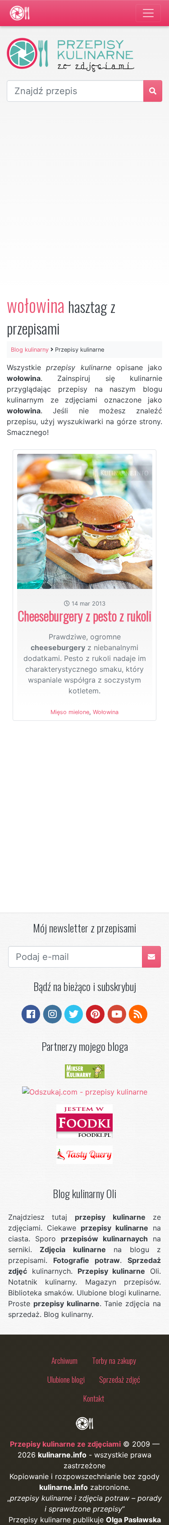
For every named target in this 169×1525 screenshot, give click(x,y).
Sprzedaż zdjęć (119, 1379)
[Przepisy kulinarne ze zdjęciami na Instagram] (52, 1013)
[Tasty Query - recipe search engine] (84, 1153)
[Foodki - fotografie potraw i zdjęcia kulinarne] (84, 1120)
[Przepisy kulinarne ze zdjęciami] (19, 13)
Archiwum (64, 1360)
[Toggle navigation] (148, 13)
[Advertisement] (84, 197)
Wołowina (106, 712)
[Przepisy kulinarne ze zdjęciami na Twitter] (73, 1013)
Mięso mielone (69, 712)
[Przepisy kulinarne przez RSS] (138, 1013)
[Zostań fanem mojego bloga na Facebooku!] (31, 1013)
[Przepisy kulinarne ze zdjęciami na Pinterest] (95, 1013)
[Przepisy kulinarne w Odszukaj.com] (84, 1090)
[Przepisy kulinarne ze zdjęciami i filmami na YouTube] (117, 1013)
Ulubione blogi (66, 1379)
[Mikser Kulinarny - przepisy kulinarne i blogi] (85, 1070)
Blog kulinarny (30, 349)
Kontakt (93, 1398)
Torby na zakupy (114, 1360)
